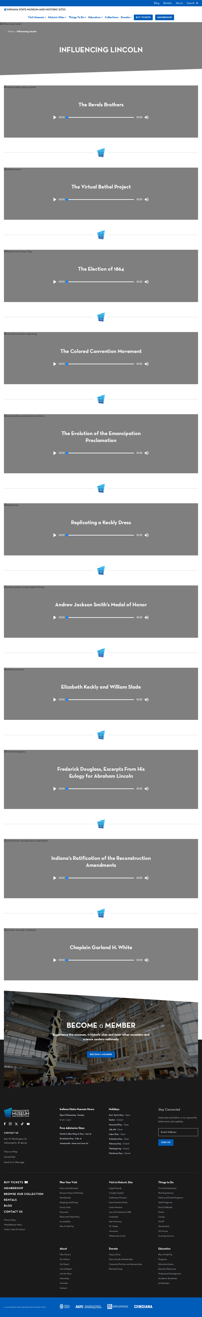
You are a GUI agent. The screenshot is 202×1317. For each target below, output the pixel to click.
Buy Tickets (143, 17)
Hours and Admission (69, 1188)
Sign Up (165, 1142)
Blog (156, 3)
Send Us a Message (14, 1162)
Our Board (64, 1264)
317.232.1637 (9, 1157)
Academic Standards (167, 1278)
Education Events (166, 1264)
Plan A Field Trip (67, 1226)
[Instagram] (10, 1124)
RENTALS (10, 1200)
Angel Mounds (115, 1188)
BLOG (8, 1205)
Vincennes (113, 1231)
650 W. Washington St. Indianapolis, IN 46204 (15, 1141)
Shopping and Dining (69, 1202)
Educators (94, 17)
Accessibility (65, 1221)
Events (161, 1212)
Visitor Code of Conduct (14, 1229)
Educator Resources (167, 1269)
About (179, 3)
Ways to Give (114, 1254)
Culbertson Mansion (118, 1198)
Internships (64, 1278)
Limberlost (113, 1217)
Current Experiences (167, 1188)
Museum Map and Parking (71, 1193)
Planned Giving (115, 1269)
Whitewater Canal (117, 1236)
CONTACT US (13, 1211)
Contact (63, 1288)
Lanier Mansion (115, 1207)
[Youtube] (28, 1125)
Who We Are (65, 1254)
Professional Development (169, 1274)
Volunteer (64, 1283)
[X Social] (16, 1125)
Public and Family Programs (170, 1198)
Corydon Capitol (116, 1193)
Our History (65, 1259)
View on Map (10, 1151)
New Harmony (115, 1221)
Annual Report (66, 1269)
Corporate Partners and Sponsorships (125, 1264)
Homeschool (163, 1226)
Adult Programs (165, 1202)
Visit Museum (36, 17)
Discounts (64, 1212)
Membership (164, 17)
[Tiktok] (22, 1124)
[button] (54, 117)
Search (191, 3)
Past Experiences (166, 1193)
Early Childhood (165, 1207)
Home (11, 31)
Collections (111, 17)
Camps (161, 1217)
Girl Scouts (163, 1231)
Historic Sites (56, 17)
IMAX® (161, 1221)
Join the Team (66, 1274)
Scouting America (166, 1236)
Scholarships (163, 1283)
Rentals (167, 3)
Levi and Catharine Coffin (120, 1212)
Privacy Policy (10, 1220)
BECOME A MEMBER (101, 1054)
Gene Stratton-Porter (118, 1202)
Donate (125, 17)
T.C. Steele (113, 1226)
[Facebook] (5, 1124)
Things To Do (76, 17)
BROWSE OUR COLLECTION (24, 1194)
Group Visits (65, 1207)
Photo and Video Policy (70, 1217)
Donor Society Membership (121, 1259)
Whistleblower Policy (13, 1225)
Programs (162, 1259)
